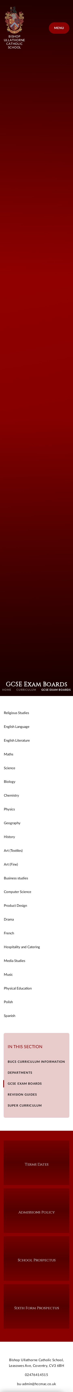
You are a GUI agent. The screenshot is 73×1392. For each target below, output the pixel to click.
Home (6, 690)
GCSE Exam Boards (56, 690)
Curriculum (26, 690)
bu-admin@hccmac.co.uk (36, 1384)
